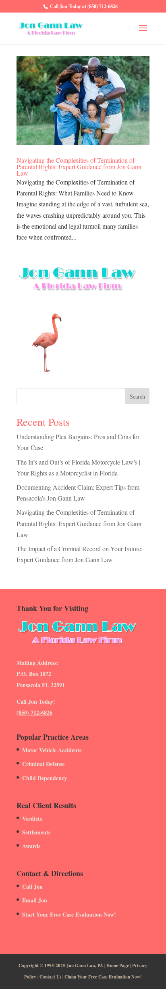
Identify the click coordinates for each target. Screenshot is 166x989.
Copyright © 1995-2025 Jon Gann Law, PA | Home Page (74, 965)
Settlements (36, 832)
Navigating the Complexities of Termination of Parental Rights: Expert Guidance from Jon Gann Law (79, 166)
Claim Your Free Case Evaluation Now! (103, 977)
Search (137, 396)
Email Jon (34, 900)
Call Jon (32, 886)
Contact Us (50, 977)
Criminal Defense (43, 764)
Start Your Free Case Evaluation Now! (69, 914)
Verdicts (32, 818)
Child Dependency (44, 778)
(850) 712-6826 (34, 712)
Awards (31, 846)
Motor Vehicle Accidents (51, 750)
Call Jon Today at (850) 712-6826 (84, 6)
